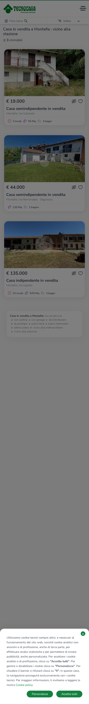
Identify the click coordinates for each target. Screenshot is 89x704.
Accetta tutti (69, 694)
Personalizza (40, 694)
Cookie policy (24, 685)
